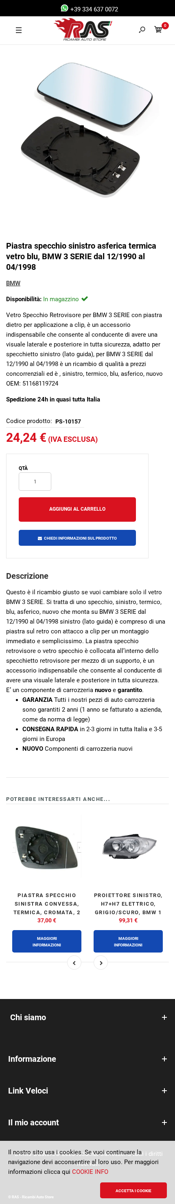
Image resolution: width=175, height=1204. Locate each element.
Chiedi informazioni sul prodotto (80, 538)
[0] (158, 30)
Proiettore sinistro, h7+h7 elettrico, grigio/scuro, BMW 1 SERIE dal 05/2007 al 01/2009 (128, 912)
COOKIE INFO (90, 1171)
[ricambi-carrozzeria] (75, 30)
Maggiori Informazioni (47, 941)
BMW (13, 283)
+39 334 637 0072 (93, 9)
